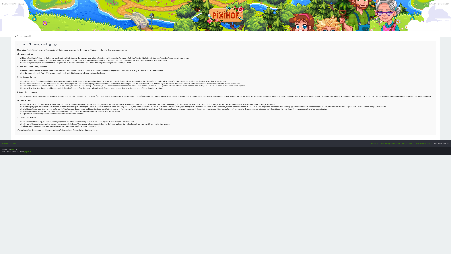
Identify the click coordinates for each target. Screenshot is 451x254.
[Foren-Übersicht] (225, 15)
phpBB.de (28, 152)
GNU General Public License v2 (83, 96)
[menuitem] (21, 3)
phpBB (13, 150)
